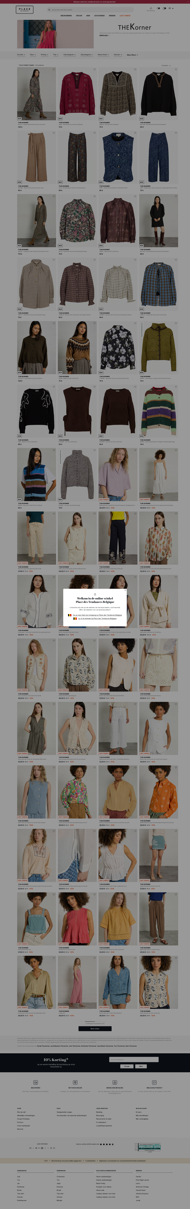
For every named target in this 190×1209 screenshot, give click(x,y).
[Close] (125, 590)
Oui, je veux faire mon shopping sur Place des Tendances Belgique (97, 615)
